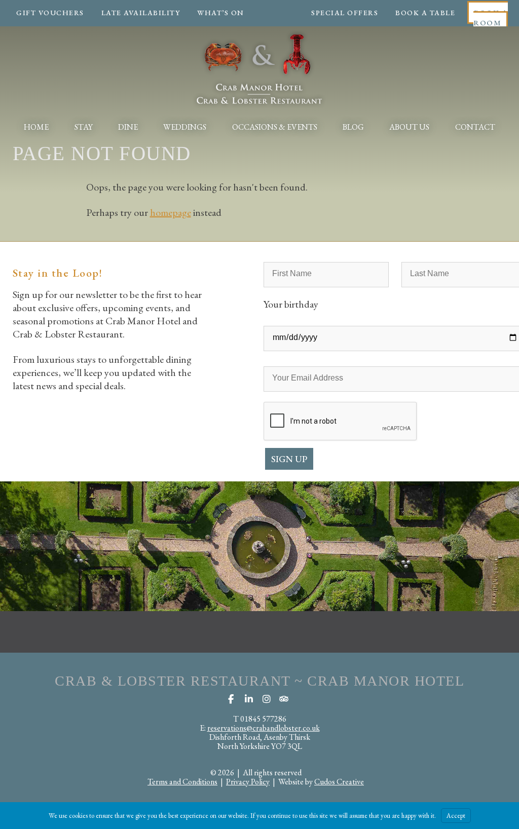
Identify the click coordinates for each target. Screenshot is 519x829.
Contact (475, 127)
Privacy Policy (248, 781)
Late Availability (140, 12)
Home (36, 127)
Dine (128, 127)
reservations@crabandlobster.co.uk (263, 728)
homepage (170, 212)
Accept (456, 815)
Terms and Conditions (182, 781)
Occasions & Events (274, 127)
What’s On (220, 12)
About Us (409, 127)
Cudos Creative (339, 781)
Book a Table (425, 12)
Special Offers (344, 12)
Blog (353, 127)
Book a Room (490, 17)
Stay (84, 127)
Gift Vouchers (50, 12)
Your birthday (291, 304)
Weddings (184, 127)
